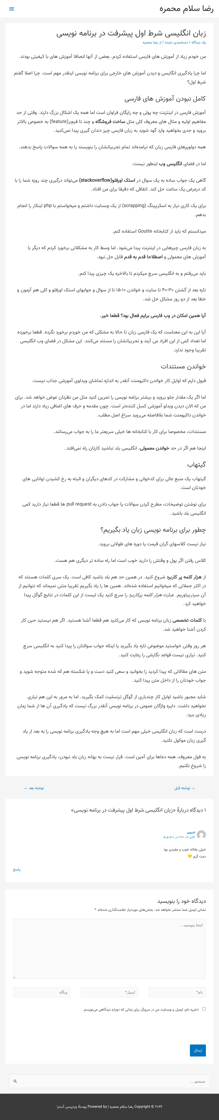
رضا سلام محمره (186, 8)
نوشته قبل (184, 788)
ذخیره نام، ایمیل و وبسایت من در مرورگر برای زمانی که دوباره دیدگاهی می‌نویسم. (141, 1009)
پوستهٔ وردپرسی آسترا (72, 1107)
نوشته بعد (34, 788)
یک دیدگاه (198, 42)
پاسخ (16, 869)
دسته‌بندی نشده (176, 42)
